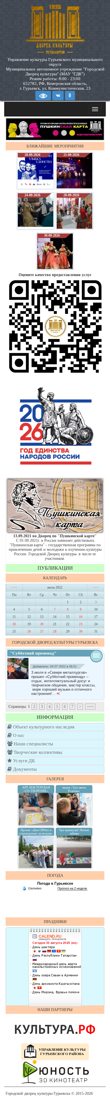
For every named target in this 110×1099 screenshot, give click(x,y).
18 (14, 624)
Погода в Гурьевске (55, 883)
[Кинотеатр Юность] (55, 1071)
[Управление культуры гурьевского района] (55, 1051)
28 (54, 631)
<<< (14, 587)
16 (80, 617)
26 (29, 631)
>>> (96, 587)
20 (41, 624)
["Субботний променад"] (19, 668)
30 (80, 631)
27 (41, 631)
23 (80, 624)
